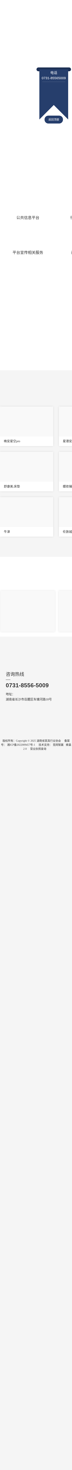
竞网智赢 (58, 744)
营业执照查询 (38, 748)
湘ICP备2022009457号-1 (21, 744)
